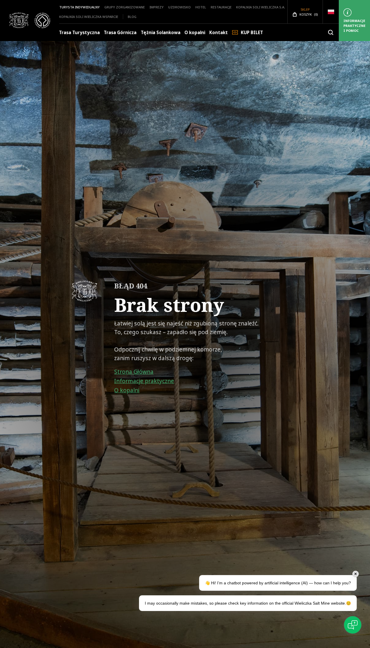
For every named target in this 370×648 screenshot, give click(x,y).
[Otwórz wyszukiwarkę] (331, 32)
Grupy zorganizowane (124, 7)
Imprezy (156, 7)
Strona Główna (133, 371)
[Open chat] (352, 625)
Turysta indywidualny (79, 7)
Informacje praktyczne (144, 381)
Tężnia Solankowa (160, 32)
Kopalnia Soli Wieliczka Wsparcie (88, 16)
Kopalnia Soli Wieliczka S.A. (260, 7)
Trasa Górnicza (120, 32)
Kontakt (218, 32)
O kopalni (194, 32)
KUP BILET (252, 32)
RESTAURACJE (221, 7)
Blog (132, 16)
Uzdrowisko (179, 7)
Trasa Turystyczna (79, 32)
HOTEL (200, 7)
